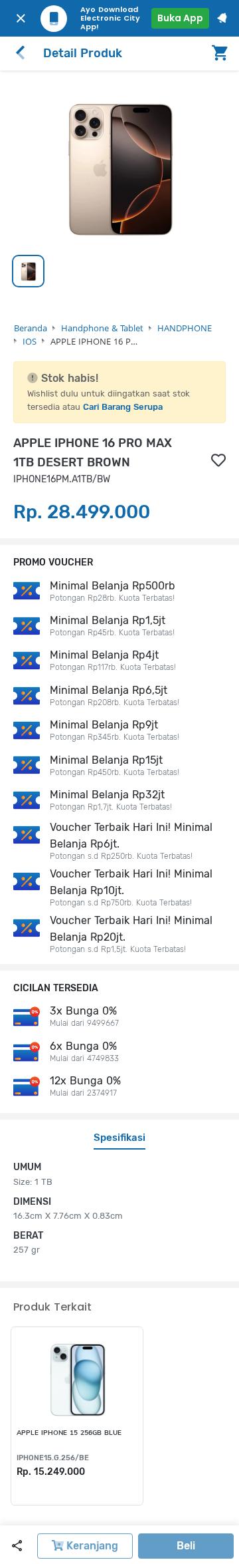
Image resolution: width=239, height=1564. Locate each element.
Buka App (180, 18)
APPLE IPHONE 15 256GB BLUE (69, 1433)
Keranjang (91, 1545)
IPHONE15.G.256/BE (53, 1458)
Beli (186, 1545)
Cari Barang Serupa (123, 407)
